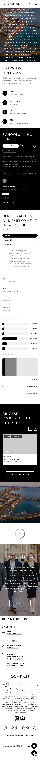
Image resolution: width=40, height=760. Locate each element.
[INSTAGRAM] (12, 728)
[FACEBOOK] (6, 728)
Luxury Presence (26, 735)
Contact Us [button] (20, 603)
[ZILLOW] (34, 728)
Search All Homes (20, 474)
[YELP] (23, 728)
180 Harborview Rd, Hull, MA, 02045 (14, 189)
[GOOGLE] (28, 728)
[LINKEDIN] (17, 728)
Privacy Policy (29, 746)
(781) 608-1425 (12, 648)
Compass (23, 685)
